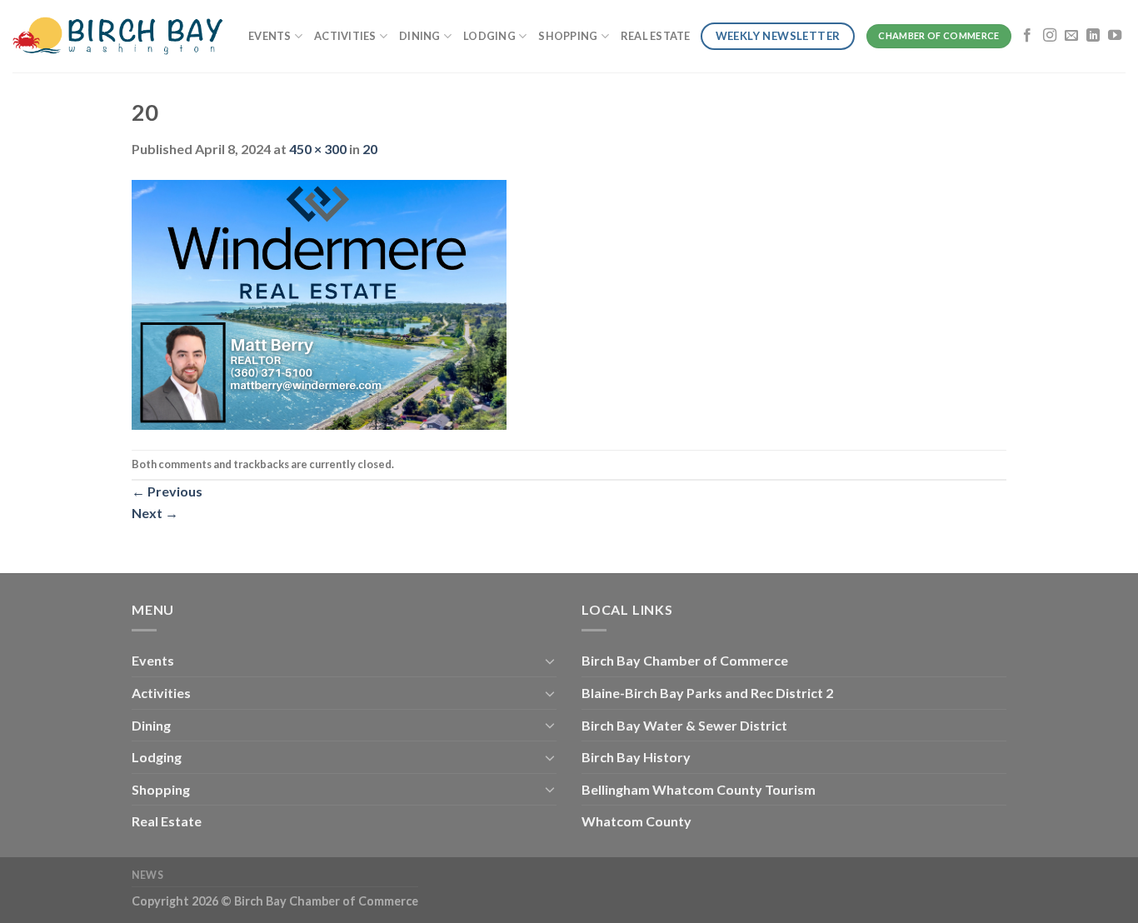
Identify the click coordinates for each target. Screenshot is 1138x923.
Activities (345, 35)
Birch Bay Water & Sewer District (684, 725)
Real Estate (656, 35)
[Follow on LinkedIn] (1093, 35)
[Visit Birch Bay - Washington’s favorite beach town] (117, 36)
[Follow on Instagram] (1049, 35)
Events (270, 35)
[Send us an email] (1071, 35)
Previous (167, 491)
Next (155, 513)
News (147, 875)
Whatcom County (636, 821)
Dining (420, 35)
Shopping (567, 35)
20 (369, 149)
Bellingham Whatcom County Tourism (698, 789)
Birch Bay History (636, 757)
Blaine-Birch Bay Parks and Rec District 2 (707, 693)
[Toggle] (550, 661)
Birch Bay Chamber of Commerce (684, 660)
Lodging (489, 35)
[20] (319, 303)
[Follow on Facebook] (1027, 35)
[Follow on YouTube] (1114, 35)
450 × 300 (318, 149)
